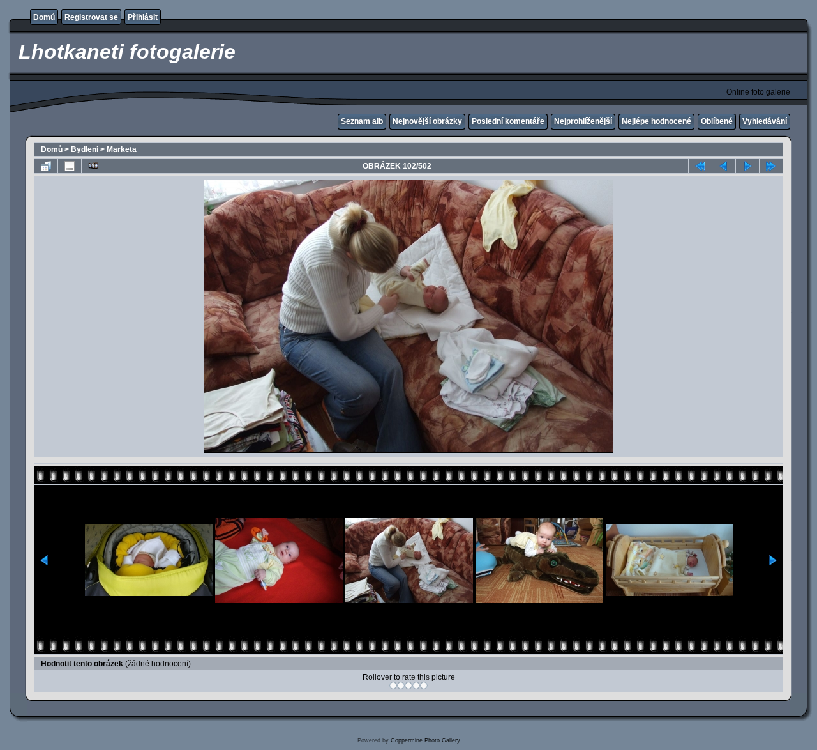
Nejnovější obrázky (427, 121)
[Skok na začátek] (700, 166)
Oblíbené (717, 121)
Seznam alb (362, 121)
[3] (408, 685)
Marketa (122, 149)
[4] (416, 685)
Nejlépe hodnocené (656, 121)
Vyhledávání (764, 121)
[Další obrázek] (747, 166)
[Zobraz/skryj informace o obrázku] (69, 166)
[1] (393, 685)
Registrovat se (91, 17)
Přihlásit (143, 17)
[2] (401, 685)
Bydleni (84, 149)
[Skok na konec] (771, 166)
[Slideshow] (93, 166)
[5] (424, 685)
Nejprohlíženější (583, 121)
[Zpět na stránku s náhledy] (45, 166)
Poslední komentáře (508, 121)
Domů (44, 17)
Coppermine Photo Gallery (425, 740)
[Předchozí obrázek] (723, 166)
